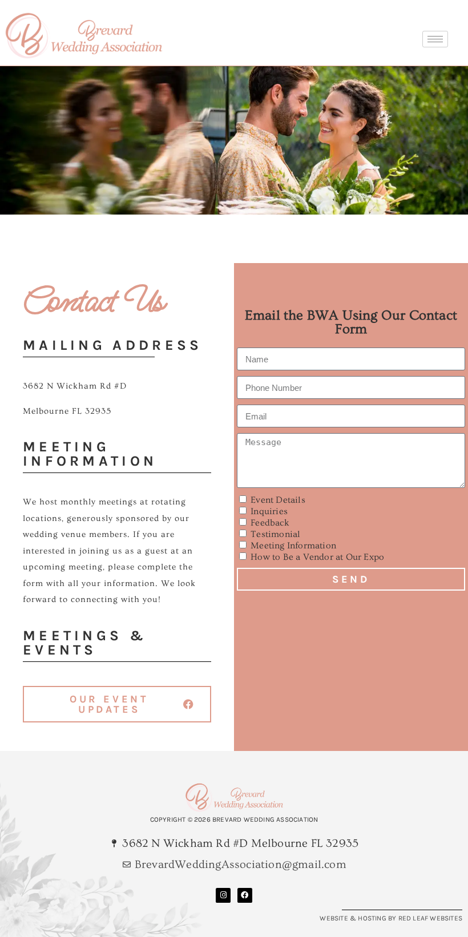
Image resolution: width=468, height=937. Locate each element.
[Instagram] (223, 895)
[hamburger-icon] (435, 39)
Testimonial (275, 534)
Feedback (270, 523)
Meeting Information (293, 545)
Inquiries (269, 511)
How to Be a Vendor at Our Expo (317, 557)
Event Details (278, 500)
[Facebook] (244, 895)
